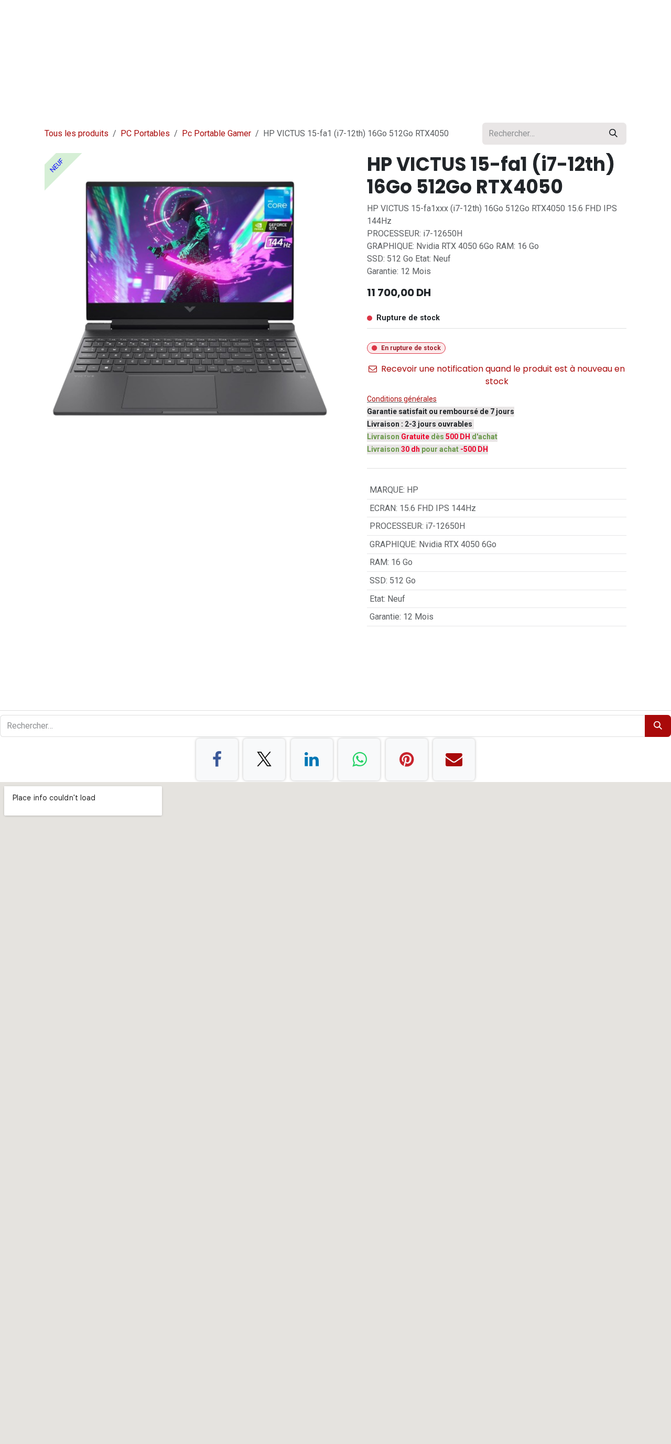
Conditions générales (402, 399)
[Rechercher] (613, 134)
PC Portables (145, 133)
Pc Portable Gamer (216, 133)
